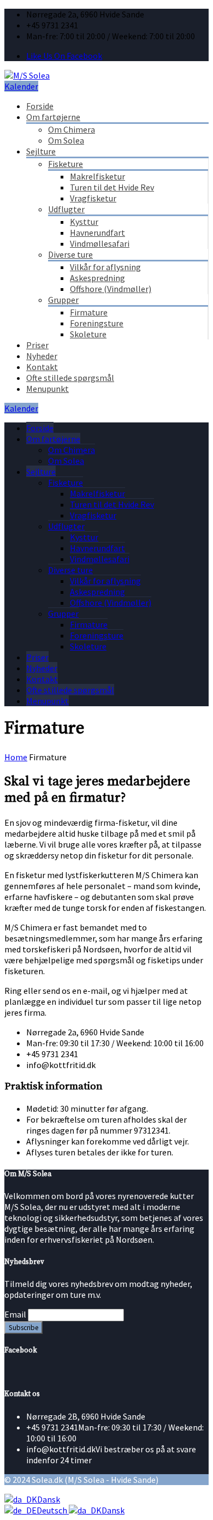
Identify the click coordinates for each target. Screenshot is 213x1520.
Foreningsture (96, 323)
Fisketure (65, 163)
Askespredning (97, 277)
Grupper (63, 299)
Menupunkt (47, 388)
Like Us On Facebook (64, 55)
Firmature (89, 312)
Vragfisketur (93, 198)
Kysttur (84, 221)
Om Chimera (71, 129)
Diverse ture (70, 254)
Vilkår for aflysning (105, 266)
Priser (37, 344)
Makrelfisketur (97, 176)
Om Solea (66, 140)
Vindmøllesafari (99, 243)
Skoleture (88, 334)
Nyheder (41, 355)
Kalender (21, 86)
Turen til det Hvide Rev (112, 187)
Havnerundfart (97, 232)
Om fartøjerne (53, 116)
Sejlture (41, 151)
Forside (40, 105)
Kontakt (42, 366)
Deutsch (53, 1510)
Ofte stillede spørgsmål (70, 377)
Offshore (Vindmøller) (110, 288)
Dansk (48, 1499)
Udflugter (66, 209)
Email (15, 1314)
